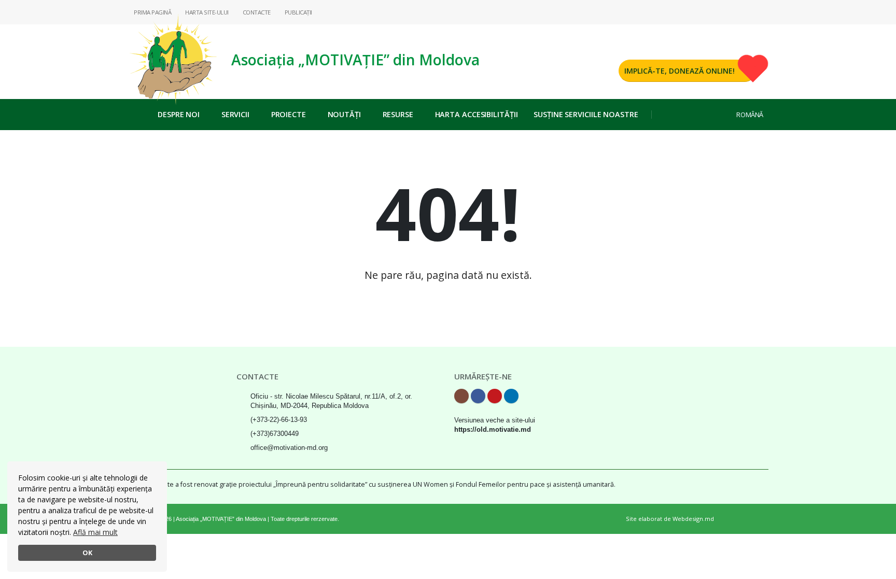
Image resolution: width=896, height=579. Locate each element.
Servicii (235, 114)
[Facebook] (727, 12)
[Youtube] (744, 12)
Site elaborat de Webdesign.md (670, 518)
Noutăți (344, 114)
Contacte (256, 12)
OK (87, 552)
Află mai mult (95, 532)
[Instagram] (711, 12)
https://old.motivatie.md (492, 429)
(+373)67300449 (274, 433)
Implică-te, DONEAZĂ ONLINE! (679, 71)
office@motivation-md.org (289, 447)
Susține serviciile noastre (586, 114)
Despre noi (179, 114)
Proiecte (288, 114)
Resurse (398, 114)
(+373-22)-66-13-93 (278, 419)
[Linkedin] (760, 12)
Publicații (297, 12)
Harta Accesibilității (476, 114)
